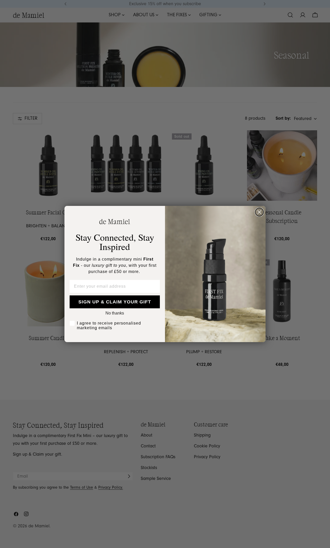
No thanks (114, 313)
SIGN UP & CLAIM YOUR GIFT (114, 301)
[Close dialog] (259, 212)
